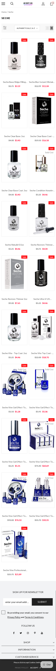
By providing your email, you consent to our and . (28, 615)
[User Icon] (43, 3)
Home (4, 12)
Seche (10, 12)
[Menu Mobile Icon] (3, 3)
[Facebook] (14, 633)
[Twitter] (21, 633)
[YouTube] (42, 633)
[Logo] (28, 3)
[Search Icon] (11, 3)
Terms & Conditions (34, 617)
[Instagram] (28, 633)
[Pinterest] (35, 633)
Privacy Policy (13, 617)
